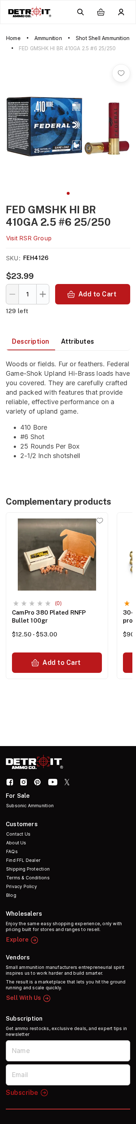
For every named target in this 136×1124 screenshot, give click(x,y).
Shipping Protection (28, 869)
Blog (11, 895)
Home (13, 38)
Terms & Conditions (28, 877)
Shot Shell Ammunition (102, 38)
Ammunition (48, 38)
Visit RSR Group (28, 238)
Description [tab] (30, 341)
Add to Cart (97, 294)
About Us (16, 842)
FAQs (12, 851)
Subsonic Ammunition (30, 805)
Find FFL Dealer (23, 860)
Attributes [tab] (77, 341)
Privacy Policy (21, 886)
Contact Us (18, 834)
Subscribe (22, 1092)
